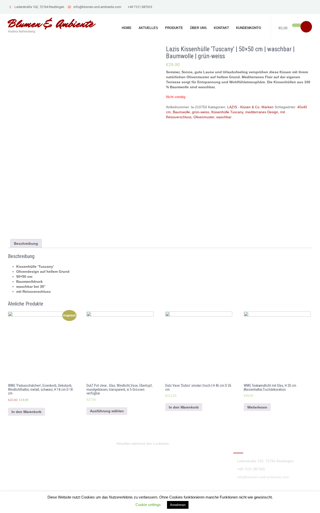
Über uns (198, 28)
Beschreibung (26, 244)
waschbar (224, 117)
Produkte (174, 28)
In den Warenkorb (27, 412)
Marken (268, 107)
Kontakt (221, 28)
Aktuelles (148, 28)
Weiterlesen (257, 407)
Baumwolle (181, 112)
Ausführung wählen (107, 411)
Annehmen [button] (178, 505)
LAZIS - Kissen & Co (243, 107)
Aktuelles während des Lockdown (142, 444)
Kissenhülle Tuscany (227, 112)
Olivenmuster (204, 117)
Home (127, 28)
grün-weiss (200, 112)
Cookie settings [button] (148, 504)
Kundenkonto (248, 28)
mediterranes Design (261, 112)
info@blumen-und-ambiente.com (97, 7)
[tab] (26, 243)
